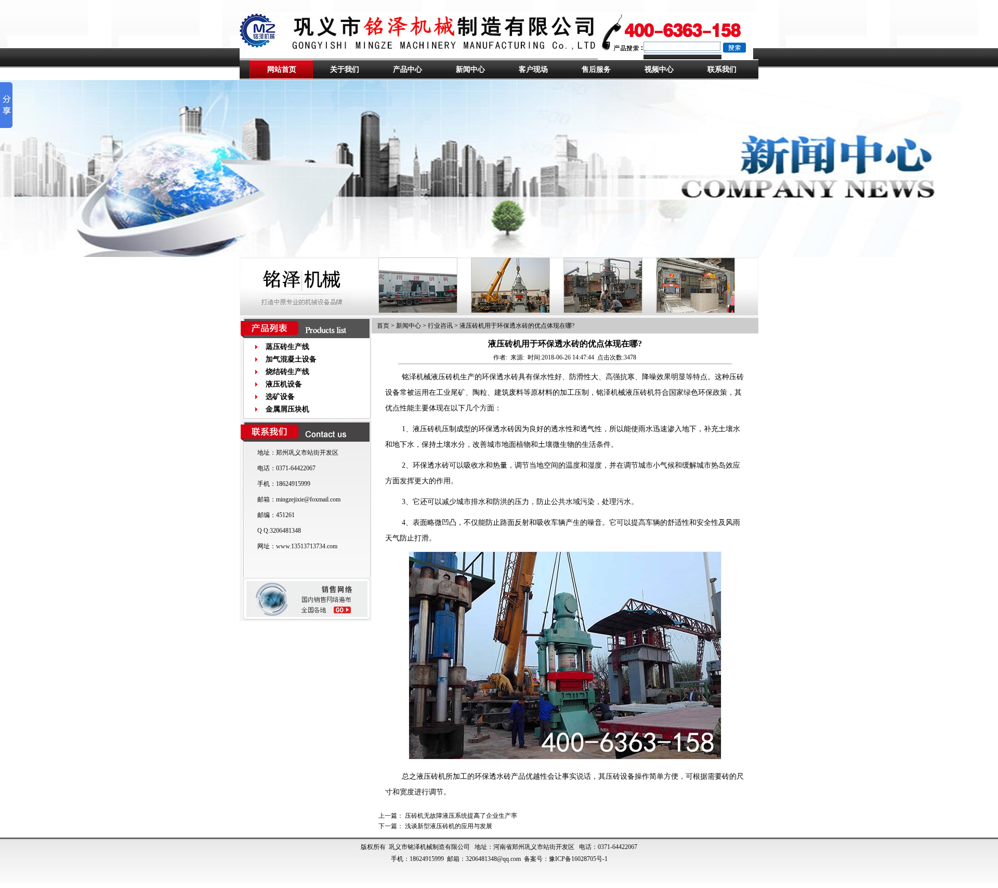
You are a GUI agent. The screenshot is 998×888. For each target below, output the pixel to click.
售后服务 (596, 69)
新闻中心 (470, 69)
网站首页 (281, 69)
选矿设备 (280, 397)
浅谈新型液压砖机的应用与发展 (448, 826)
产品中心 (407, 69)
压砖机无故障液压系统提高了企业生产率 (461, 815)
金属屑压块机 (287, 409)
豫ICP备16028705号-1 (578, 859)
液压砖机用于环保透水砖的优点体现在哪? (516, 325)
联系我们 (722, 69)
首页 (383, 325)
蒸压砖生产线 (287, 347)
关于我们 (344, 69)
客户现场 (533, 69)
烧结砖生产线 (287, 372)
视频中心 (659, 69)
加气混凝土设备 (291, 359)
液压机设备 (284, 384)
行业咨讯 (440, 325)
